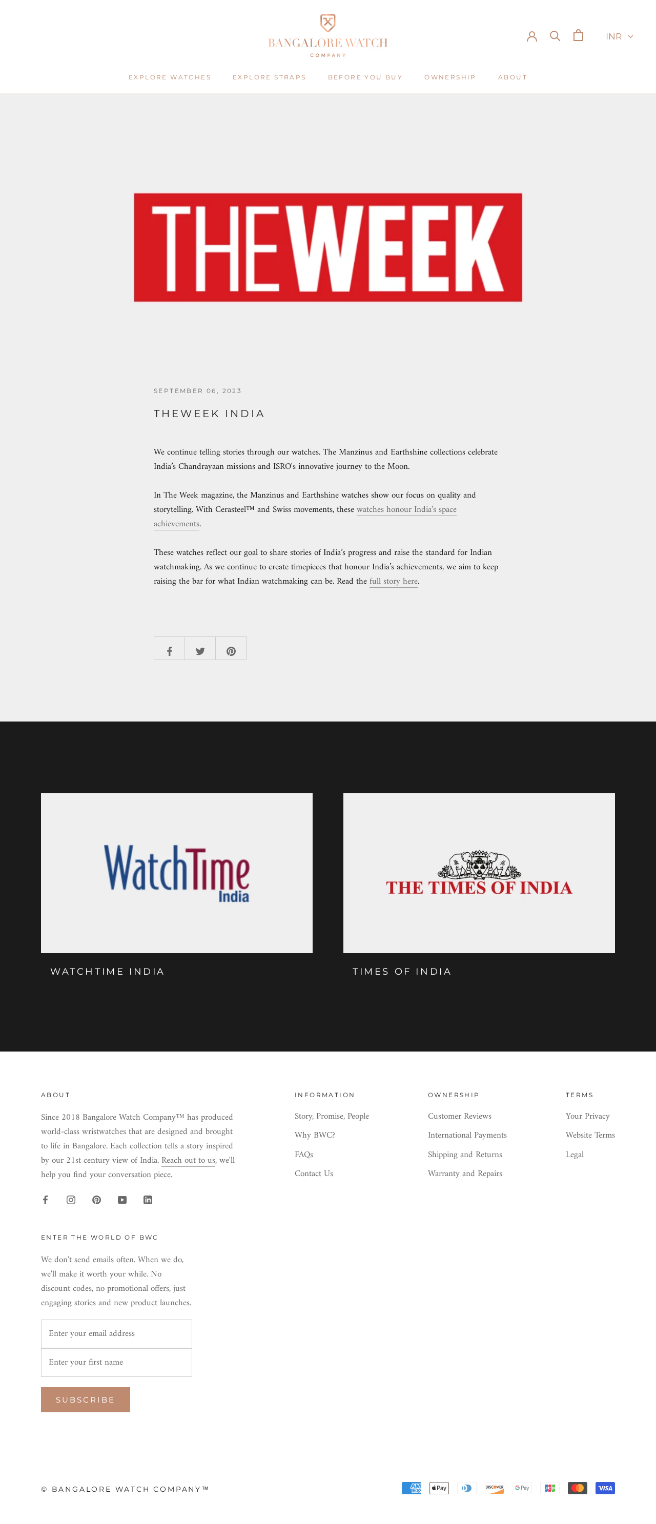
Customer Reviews (459, 1117)
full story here (394, 581)
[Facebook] (45, 1199)
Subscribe (85, 1400)
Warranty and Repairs (465, 1174)
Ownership (450, 77)
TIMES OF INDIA (402, 971)
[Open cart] (578, 35)
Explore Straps (269, 77)
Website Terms (590, 1136)
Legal (575, 1155)
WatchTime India (108, 971)
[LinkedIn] (148, 1199)
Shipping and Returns (465, 1155)
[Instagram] (71, 1199)
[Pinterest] (96, 1199)
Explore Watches (170, 77)
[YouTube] (122, 1199)
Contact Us (314, 1174)
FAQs (304, 1155)
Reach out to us (188, 1160)
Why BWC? (315, 1136)
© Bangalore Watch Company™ (125, 1489)
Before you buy (365, 77)
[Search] (555, 35)
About (512, 77)
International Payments (467, 1136)
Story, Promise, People (332, 1117)
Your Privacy (588, 1117)
